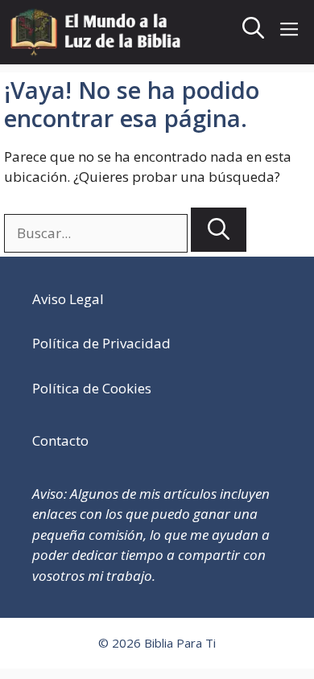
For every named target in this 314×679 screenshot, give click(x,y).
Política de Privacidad (101, 343)
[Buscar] (218, 230)
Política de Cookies (91, 388)
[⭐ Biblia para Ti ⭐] (98, 32)
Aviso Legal (68, 299)
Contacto (60, 440)
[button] (253, 32)
